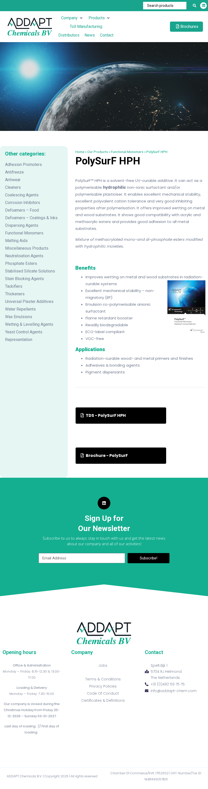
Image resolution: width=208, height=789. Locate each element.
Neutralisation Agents (24, 255)
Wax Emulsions (18, 316)
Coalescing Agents (22, 195)
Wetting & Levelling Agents (29, 324)
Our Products (97, 152)
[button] (72, 18)
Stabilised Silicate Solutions (30, 271)
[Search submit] (194, 5)
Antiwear (13, 179)
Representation (18, 339)
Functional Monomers (24, 233)
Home (79, 152)
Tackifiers (13, 286)
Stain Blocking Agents (24, 278)
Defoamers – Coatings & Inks (31, 217)
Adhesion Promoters (23, 164)
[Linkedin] (203, 5)
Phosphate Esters (21, 263)
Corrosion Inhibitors (22, 202)
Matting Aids (16, 240)
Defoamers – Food (22, 210)
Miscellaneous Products (26, 248)
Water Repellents (20, 309)
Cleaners (13, 187)
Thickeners (15, 293)
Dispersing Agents (21, 225)
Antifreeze (14, 172)
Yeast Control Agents (23, 332)
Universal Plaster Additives (29, 301)
